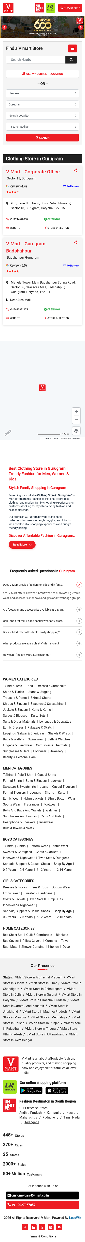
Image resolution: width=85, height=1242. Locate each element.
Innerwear (46, 822)
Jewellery (56, 751)
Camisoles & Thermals (51, 745)
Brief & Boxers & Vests (18, 828)
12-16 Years (63, 870)
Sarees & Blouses (15, 715)
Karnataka (54, 1113)
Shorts (49, 792)
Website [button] (15, 227)
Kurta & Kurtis (41, 710)
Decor (67, 947)
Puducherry (50, 1117)
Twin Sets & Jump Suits (46, 899)
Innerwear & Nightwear (18, 858)
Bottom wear (38, 846)
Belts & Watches (59, 739)
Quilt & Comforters (39, 935)
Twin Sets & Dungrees (53, 858)
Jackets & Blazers (15, 710)
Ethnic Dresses (13, 727)
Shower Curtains (32, 947)
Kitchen (53, 947)
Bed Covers (11, 941)
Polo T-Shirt (25, 775)
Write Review (71, 186)
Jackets (56, 781)
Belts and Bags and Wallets (22, 810)
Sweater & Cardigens (17, 852)
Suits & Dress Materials (19, 721)
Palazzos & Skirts (39, 727)
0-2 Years (9, 870)
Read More (20, 544)
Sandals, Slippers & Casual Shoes (26, 864)
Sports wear (11, 804)
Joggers (35, 792)
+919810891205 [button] (19, 309)
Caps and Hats (51, 816)
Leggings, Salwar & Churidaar (23, 733)
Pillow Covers (32, 941)
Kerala (70, 1113)
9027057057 (72, 7)
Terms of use (51, 438)
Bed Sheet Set (12, 935)
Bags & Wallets (13, 739)
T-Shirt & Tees (12, 686)
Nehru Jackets (33, 798)
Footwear (39, 751)
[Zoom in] (76, 412)
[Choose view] (76, 431)
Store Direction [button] (58, 227)
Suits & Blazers (36, 781)
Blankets (62, 935)
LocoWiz (75, 1218)
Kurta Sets (38, 715)
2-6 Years (26, 870)
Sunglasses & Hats (16, 751)
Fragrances (32, 804)
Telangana (32, 1122)
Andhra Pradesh (30, 1113)
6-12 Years (44, 870)
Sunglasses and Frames (20, 816)
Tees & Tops (39, 887)
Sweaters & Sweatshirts (47, 704)
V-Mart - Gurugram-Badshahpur (26, 247)
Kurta (61, 792)
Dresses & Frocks (15, 887)
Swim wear (36, 739)
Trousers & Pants (15, 698)
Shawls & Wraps (59, 733)
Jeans (44, 786)
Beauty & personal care (19, 757)
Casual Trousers (63, 786)
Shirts (21, 846)
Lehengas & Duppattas (55, 721)
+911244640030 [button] (19, 219)
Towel (65, 941)
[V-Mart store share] (76, 171)
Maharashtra (28, 1117)
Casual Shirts (46, 775)
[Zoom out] (76, 420)
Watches (51, 810)
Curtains (51, 941)
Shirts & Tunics (13, 692)
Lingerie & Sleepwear (17, 745)
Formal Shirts (12, 781)
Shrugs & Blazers (15, 704)
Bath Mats (10, 947)
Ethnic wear (11, 798)
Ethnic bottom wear (61, 798)
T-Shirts (8, 775)
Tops (29, 686)
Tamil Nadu (71, 1117)
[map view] (72, 48)
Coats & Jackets (47, 852)
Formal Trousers (14, 792)
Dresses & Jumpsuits (51, 686)
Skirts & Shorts (41, 698)
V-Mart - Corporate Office (33, 172)
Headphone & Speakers (19, 822)
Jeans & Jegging (39, 692)
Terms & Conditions (42, 1236)
